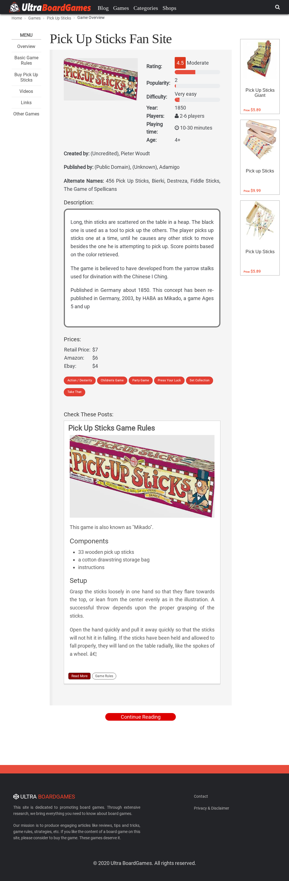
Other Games (26, 114)
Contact (201, 796)
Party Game (140, 380)
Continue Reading (141, 717)
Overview (26, 46)
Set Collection (199, 380)
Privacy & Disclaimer (211, 808)
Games (121, 8)
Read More (79, 676)
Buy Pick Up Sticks (26, 77)
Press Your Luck (169, 380)
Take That (74, 392)
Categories (145, 8)
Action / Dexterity (79, 380)
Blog (103, 8)
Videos (26, 91)
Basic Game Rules (26, 60)
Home (17, 18)
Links (26, 102)
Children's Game (112, 380)
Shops (169, 8)
